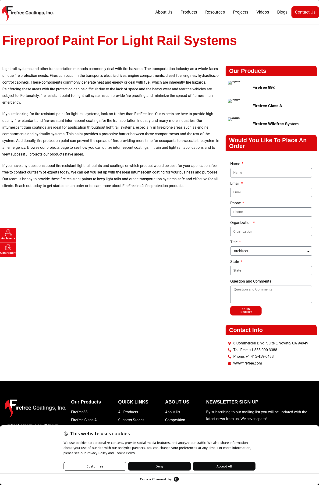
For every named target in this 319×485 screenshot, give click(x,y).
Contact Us (305, 12)
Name (235, 164)
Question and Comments (250, 281)
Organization (241, 222)
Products (189, 12)
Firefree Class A (267, 106)
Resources (215, 12)
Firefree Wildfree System (275, 124)
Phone (236, 203)
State (235, 261)
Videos (262, 12)
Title (234, 242)
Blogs (282, 12)
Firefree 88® (263, 87)
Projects (240, 12)
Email (235, 183)
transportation (60, 69)
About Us (163, 12)
